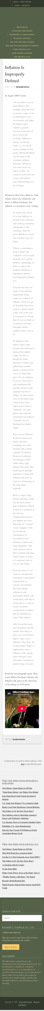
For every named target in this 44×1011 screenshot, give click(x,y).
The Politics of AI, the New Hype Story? (18, 811)
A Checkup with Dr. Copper (13, 865)
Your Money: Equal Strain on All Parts (17, 788)
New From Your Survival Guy (23, 844)
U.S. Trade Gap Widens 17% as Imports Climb (20, 803)
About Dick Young (25, 1002)
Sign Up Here (11, 947)
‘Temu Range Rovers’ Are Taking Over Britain (20, 792)
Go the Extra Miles (9, 868)
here (22, 764)
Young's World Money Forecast (22, 16)
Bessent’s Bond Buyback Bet (13, 880)
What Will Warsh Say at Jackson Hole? (17, 853)
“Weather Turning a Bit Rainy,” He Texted (18, 876)
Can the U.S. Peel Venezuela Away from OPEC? (21, 857)
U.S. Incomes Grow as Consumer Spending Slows (21, 822)
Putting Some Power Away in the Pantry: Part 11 (21, 872)
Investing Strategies (19, 739)
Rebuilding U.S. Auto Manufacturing (16, 826)
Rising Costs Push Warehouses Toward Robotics (21, 807)
